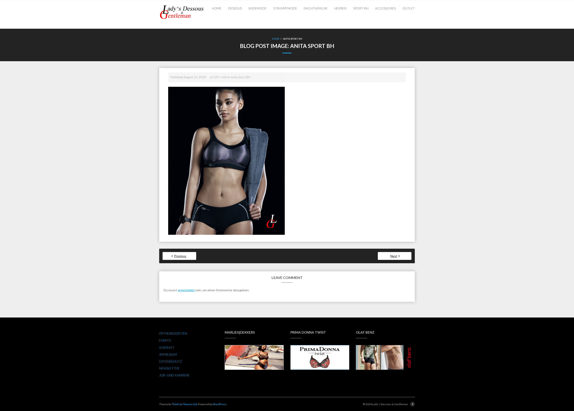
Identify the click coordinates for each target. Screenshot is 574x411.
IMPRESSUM (168, 354)
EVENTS (165, 340)
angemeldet (186, 290)
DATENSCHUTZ (170, 361)
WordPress (219, 404)
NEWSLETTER (169, 368)
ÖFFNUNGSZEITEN (173, 333)
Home (275, 38)
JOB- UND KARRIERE (174, 375)
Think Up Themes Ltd (184, 404)
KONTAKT (166, 347)
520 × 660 (220, 77)
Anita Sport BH (240, 77)
